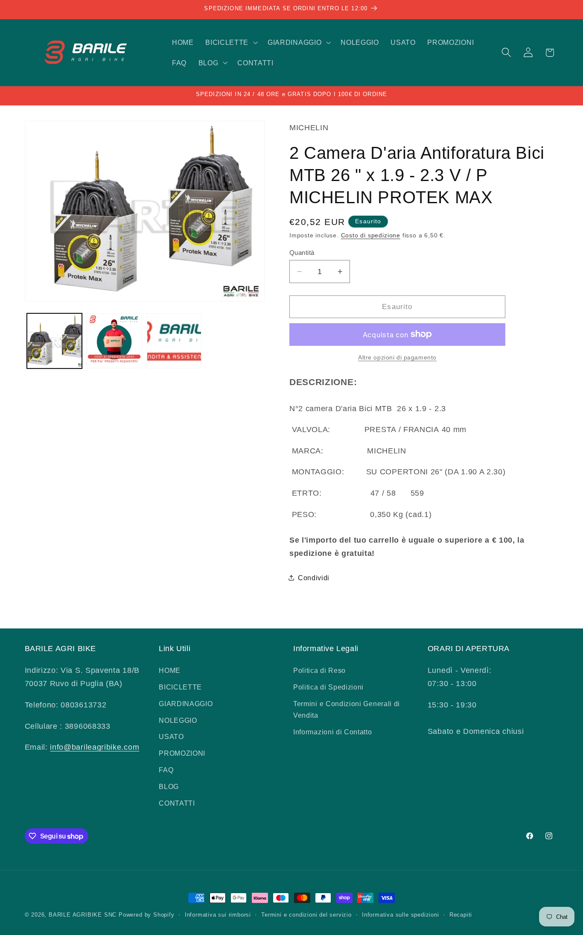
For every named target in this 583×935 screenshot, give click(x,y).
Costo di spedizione (370, 235)
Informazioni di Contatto (332, 732)
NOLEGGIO (178, 720)
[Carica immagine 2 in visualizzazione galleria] (114, 340)
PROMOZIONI (182, 753)
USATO (171, 736)
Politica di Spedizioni (328, 687)
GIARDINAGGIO (186, 703)
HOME (170, 670)
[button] (230, 42)
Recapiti (460, 915)
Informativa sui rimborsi (218, 915)
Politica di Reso (319, 670)
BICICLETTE (180, 687)
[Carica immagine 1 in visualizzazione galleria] (54, 340)
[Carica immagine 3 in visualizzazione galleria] (174, 340)
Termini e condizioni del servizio (306, 915)
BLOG (169, 786)
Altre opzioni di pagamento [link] (397, 357)
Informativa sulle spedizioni (400, 915)
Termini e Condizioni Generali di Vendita (346, 709)
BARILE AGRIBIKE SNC (83, 915)
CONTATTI (177, 803)
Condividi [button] (313, 577)
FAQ (166, 770)
